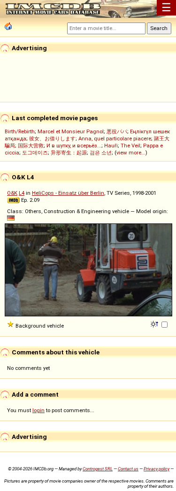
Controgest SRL (98, 468)
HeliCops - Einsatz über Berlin (68, 193)
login (38, 410)
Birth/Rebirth (20, 131)
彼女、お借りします (52, 138)
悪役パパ (117, 131)
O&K (12, 193)
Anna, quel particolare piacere (114, 138)
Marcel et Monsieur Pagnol (71, 131)
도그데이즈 (35, 152)
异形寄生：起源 (69, 152)
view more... (130, 152)
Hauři (111, 145)
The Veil (130, 145)
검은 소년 (101, 152)
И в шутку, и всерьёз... (73, 145)
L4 (21, 193)
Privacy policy (156, 468)
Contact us (128, 468)
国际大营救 (31, 145)
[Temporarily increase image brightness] (155, 323)
